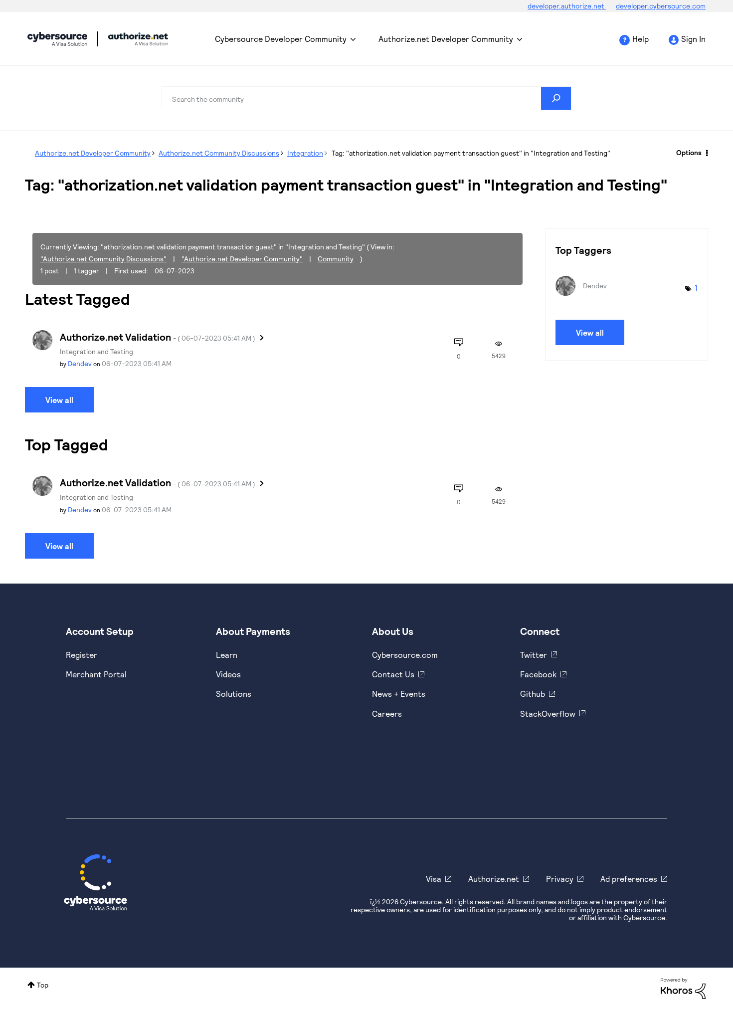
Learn (226, 654)
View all (59, 399)
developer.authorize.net (567, 5)
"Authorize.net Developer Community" (242, 258)
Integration (305, 153)
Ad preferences (628, 878)
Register (81, 654)
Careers (387, 713)
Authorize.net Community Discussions (219, 153)
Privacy (559, 878)
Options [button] (689, 152)
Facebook (538, 674)
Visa (433, 878)
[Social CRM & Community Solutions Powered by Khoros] (683, 987)
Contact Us (393, 674)
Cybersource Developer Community (57, 38)
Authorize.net (493, 878)
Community (336, 258)
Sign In (693, 38)
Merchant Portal (96, 674)
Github (532, 693)
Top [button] (42, 985)
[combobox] (366, 98)
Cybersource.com (405, 654)
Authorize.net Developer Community (445, 38)
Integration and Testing (96, 351)
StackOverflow (547, 713)
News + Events (398, 693)
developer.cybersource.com (661, 5)
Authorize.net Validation (157, 337)
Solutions (233, 693)
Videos (228, 674)
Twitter (533, 654)
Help (640, 38)
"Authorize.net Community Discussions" (103, 258)
